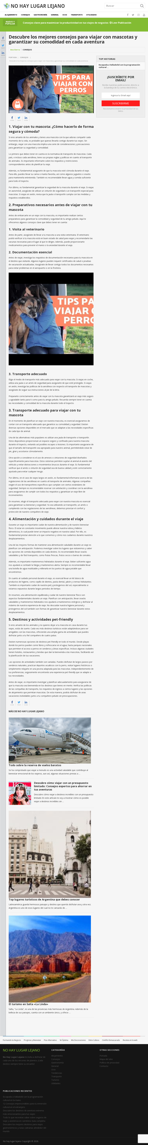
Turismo (55, 1080)
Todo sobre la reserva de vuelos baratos (35, 765)
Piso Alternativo (50, 1040)
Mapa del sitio (106, 1059)
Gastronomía (40, 15)
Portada (13, 57)
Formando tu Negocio (12, 1040)
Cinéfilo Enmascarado (111, 1040)
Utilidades (91, 15)
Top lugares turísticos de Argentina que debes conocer (44, 899)
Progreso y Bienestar (32, 1040)
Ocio (64, 15)
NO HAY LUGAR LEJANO (21, 1050)
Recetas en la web (130, 1040)
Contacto (104, 1066)
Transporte (77, 15)
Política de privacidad (109, 1062)
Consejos (25, 15)
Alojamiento (11, 15)
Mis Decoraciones (78, 1040)
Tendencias (56, 1073)
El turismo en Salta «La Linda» (28, 1004)
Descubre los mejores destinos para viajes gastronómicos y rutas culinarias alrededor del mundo (24, 1128)
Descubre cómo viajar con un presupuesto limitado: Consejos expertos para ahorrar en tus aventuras (63, 786)
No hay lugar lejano (12, 1141)
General (55, 15)
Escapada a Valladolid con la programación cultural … (119, 66)
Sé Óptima (64, 1040)
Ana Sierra (15, 50)
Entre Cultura (94, 1040)
